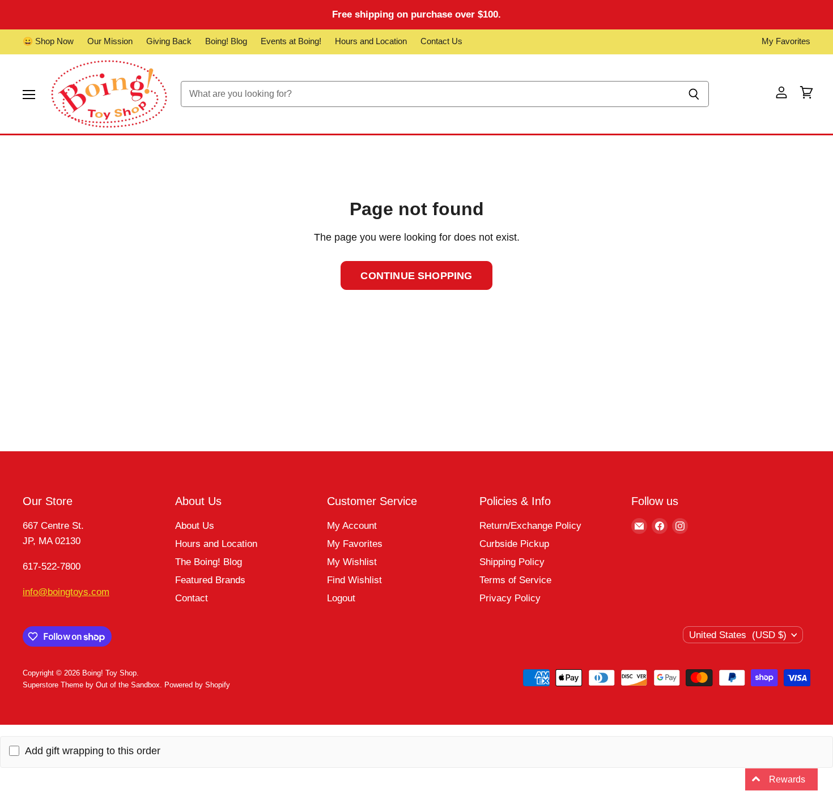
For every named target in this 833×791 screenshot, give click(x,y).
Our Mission (110, 41)
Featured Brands (210, 580)
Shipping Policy (512, 562)
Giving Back (169, 41)
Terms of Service (515, 580)
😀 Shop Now (48, 41)
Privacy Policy (510, 598)
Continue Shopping (416, 275)
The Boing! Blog (208, 562)
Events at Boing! (291, 41)
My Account (352, 525)
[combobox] (430, 94)
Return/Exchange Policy (530, 525)
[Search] (694, 94)
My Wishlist (352, 562)
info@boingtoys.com (66, 592)
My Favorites (786, 41)
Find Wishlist (354, 580)
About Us (194, 525)
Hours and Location (371, 41)
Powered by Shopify (197, 685)
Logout (341, 598)
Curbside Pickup (514, 543)
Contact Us (441, 41)
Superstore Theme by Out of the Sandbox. (92, 685)
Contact (191, 598)
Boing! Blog (226, 41)
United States (738, 635)
